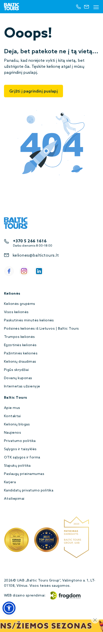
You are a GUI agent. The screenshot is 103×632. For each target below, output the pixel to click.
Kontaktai (12, 416)
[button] (9, 608)
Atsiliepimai (14, 499)
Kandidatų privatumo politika (28, 490)
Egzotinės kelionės (20, 345)
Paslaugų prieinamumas (24, 474)
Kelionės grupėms (19, 304)
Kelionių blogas (17, 424)
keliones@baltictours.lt (35, 255)
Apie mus (12, 408)
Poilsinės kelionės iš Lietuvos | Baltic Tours (41, 329)
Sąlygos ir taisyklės (20, 449)
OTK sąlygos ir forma (22, 457)
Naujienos (12, 433)
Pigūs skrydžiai (16, 370)
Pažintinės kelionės (21, 353)
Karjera (10, 482)
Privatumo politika (20, 441)
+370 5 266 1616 (29, 241)
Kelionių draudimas (20, 362)
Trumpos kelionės (19, 337)
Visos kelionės (16, 312)
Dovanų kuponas (18, 378)
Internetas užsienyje (22, 386)
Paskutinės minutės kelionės (29, 320)
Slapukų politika (17, 466)
